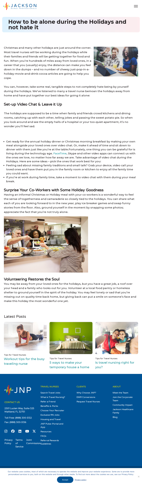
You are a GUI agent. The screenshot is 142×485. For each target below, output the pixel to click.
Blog (115, 417)
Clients (81, 386)
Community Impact (122, 405)
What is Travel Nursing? (52, 397)
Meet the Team (120, 392)
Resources (45, 431)
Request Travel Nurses (88, 401)
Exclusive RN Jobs (49, 415)
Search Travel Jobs (50, 392)
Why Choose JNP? (86, 392)
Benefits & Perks (49, 406)
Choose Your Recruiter (52, 410)
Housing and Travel (50, 419)
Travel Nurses (49, 386)
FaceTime (60, 153)
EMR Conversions (86, 397)
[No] (138, 476)
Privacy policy (80, 480)
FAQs (43, 436)
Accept (65, 480)
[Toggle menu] (136, 6)
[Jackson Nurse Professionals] (22, 6)
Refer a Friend (47, 401)
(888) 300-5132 (23, 417)
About (117, 386)
